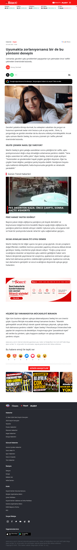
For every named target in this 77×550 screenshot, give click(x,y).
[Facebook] (12, 521)
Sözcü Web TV (10, 450)
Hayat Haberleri (11, 433)
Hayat (15, 42)
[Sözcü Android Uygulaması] (25, 534)
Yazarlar (8, 424)
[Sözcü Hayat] (24, 406)
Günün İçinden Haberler (13, 447)
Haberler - (9, 42)
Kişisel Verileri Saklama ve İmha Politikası (19, 501)
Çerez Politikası (10, 497)
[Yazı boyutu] (69, 75)
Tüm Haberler (10, 460)
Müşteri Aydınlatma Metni (14, 494)
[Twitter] (16, 521)
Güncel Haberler (12, 443)
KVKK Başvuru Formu (12, 507)
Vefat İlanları (10, 480)
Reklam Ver (9, 477)
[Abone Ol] (66, 42)
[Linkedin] (29, 521)
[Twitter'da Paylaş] (8, 75)
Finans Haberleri (11, 427)
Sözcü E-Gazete (10, 457)
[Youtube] (20, 521)
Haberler (9, 413)
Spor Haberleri (10, 454)
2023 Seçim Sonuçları (12, 420)
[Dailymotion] (24, 521)
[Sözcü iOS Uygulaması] (12, 534)
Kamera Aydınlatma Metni (14, 504)
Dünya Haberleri (11, 437)
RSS (7, 510)
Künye (8, 474)
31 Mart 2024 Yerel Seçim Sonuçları (17, 417)
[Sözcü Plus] (33, 406)
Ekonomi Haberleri (11, 430)
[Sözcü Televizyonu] (8, 405)
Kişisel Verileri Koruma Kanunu (15, 491)
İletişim (8, 471)
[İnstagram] (8, 521)
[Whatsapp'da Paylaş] (12, 75)
